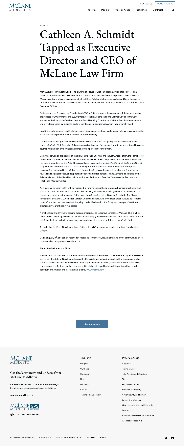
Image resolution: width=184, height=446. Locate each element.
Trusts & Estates (130, 369)
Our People (85, 369)
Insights (84, 363)
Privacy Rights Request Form (68, 437)
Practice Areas (130, 358)
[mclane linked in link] (172, 438)
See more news (92, 324)
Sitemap (103, 437)
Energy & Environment (132, 400)
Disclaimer (90, 437)
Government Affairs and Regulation (138, 405)
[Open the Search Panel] (171, 10)
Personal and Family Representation (138, 415)
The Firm (85, 358)
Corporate (127, 363)
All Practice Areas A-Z (132, 420)
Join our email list (22, 394)
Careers (83, 389)
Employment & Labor (131, 384)
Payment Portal (165, 4)
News (82, 379)
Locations (84, 384)
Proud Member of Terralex (27, 414)
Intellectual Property (131, 389)
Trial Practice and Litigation (134, 374)
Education (126, 410)
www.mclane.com (95, 269)
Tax (123, 379)
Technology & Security (90, 394)
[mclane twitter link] (165, 438)
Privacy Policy (45, 437)
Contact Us (146, 4)
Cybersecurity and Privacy (134, 394)
